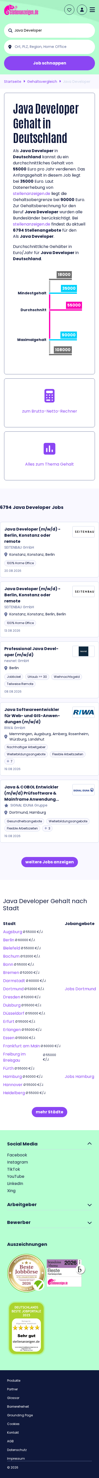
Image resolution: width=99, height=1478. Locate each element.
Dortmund (13, 989)
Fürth (8, 1068)
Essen (8, 1038)
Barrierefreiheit (18, 1406)
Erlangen (12, 1030)
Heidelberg (14, 1093)
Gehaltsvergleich (42, 81)
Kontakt (13, 1432)
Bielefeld (11, 948)
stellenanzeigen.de (31, 193)
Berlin (8, 940)
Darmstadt (14, 981)
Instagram (17, 1162)
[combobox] (53, 30)
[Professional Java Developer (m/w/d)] (49, 670)
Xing (11, 1191)
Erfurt (8, 1021)
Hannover (13, 1085)
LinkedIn (15, 1183)
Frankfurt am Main (21, 1046)
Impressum (16, 1458)
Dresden (11, 997)
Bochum (11, 956)
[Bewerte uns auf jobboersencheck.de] (26, 1273)
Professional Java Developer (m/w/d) (31, 652)
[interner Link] (21, 10)
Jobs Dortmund (80, 989)
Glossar (13, 1398)
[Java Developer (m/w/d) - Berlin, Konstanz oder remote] (49, 549)
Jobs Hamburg (79, 1076)
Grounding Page (20, 1415)
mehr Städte (49, 1112)
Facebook (17, 1155)
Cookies (13, 1424)
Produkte (13, 1380)
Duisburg (12, 1005)
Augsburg (12, 932)
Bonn (8, 964)
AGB (10, 1441)
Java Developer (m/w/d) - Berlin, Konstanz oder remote (32, 535)
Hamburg (12, 1076)
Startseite (12, 81)
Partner (12, 1389)
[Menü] (92, 10)
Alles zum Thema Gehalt (49, 464)
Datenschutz (17, 1450)
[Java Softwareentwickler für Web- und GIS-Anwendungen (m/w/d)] (49, 739)
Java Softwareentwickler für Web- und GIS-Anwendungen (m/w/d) (32, 716)
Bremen (11, 972)
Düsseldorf (13, 1013)
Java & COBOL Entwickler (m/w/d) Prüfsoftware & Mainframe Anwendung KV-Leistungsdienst (31, 793)
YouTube (15, 1176)
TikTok (13, 1169)
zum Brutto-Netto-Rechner (49, 411)
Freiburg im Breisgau (14, 1057)
